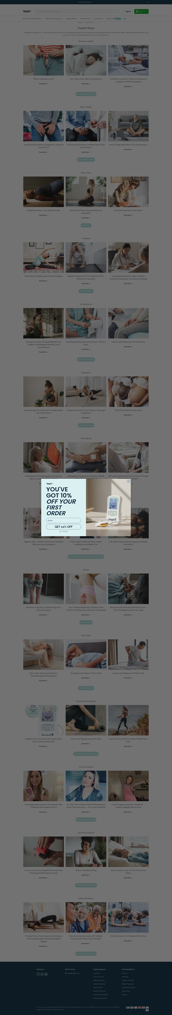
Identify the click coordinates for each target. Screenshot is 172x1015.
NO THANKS (63, 531)
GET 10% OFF (64, 526)
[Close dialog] (128, 481)
